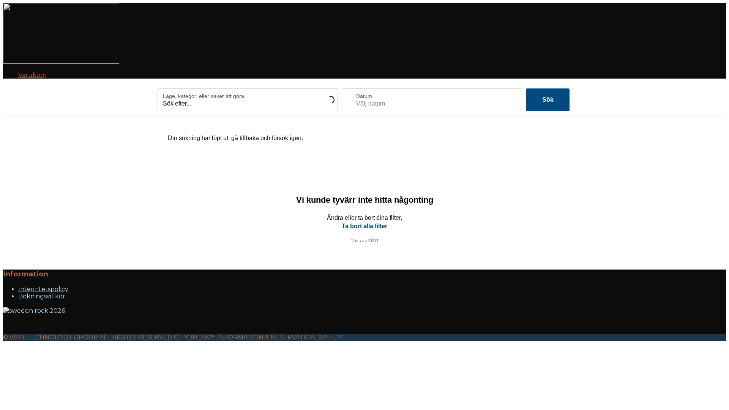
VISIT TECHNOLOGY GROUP (53, 337)
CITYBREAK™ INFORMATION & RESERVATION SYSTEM (258, 337)
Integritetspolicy (43, 289)
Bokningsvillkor (41, 296)
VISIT (373, 240)
